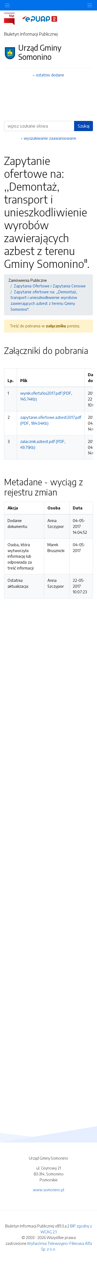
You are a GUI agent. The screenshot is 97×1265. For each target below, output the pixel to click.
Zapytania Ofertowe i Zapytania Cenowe (50, 285)
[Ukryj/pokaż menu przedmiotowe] (7, 5)
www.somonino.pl (48, 1189)
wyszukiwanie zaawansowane (50, 138)
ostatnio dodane (50, 74)
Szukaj (83, 126)
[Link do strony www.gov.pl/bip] (12, 18)
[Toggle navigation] (90, 5)
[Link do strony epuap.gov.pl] (39, 18)
